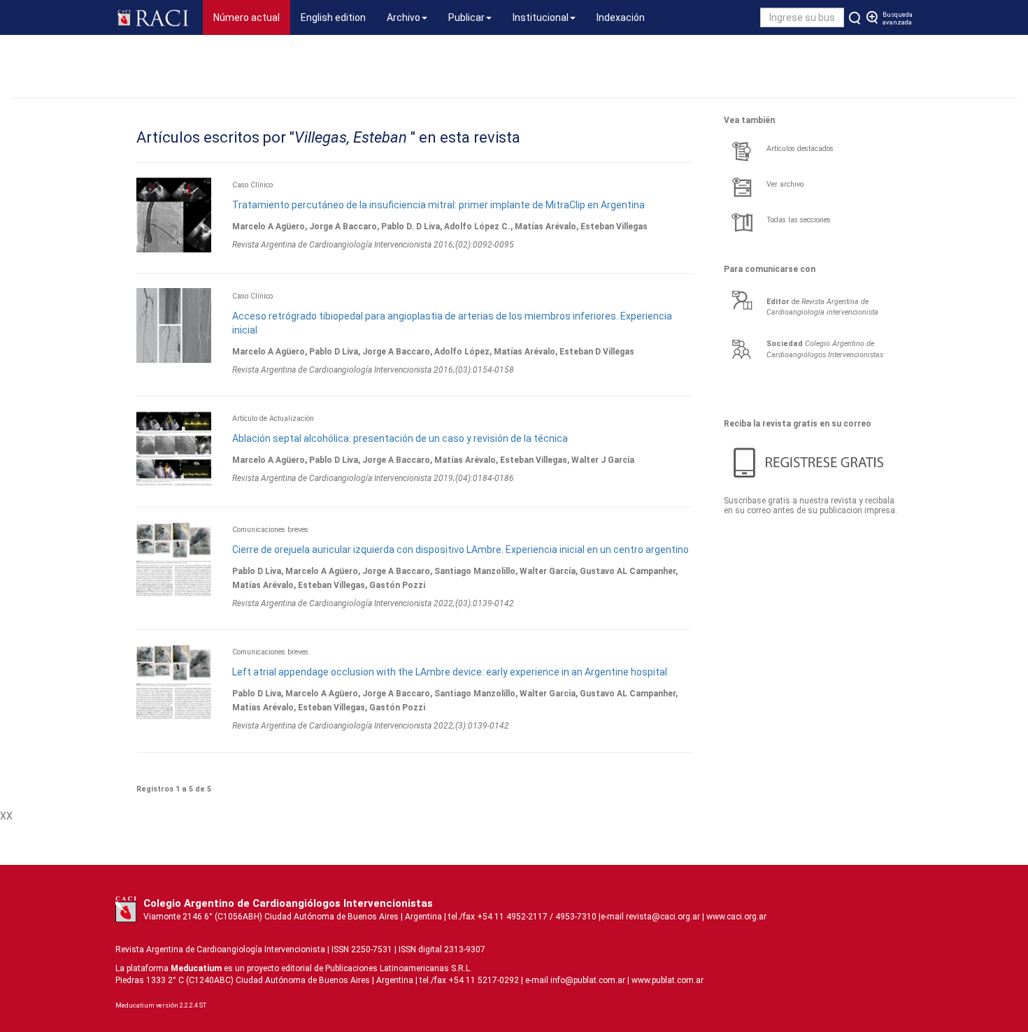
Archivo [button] (403, 17)
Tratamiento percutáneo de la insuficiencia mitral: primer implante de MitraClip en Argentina (438, 204)
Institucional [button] (541, 17)
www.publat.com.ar (666, 980)
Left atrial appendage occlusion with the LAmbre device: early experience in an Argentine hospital (449, 672)
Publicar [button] (466, 17)
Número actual (251, 17)
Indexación (621, 17)
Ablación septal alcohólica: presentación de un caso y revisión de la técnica (400, 438)
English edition (333, 17)
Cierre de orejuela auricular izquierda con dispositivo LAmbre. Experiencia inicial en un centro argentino (460, 549)
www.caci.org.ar (736, 917)
